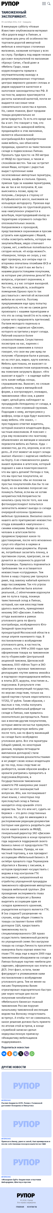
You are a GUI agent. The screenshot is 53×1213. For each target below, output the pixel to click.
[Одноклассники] (9, 1053)
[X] (20, 1053)
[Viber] (26, 1053)
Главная (20, 1207)
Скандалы (27, 22)
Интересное (6, 1100)
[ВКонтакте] (3, 1053)
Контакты (32, 1207)
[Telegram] (15, 1053)
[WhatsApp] (31, 1053)
